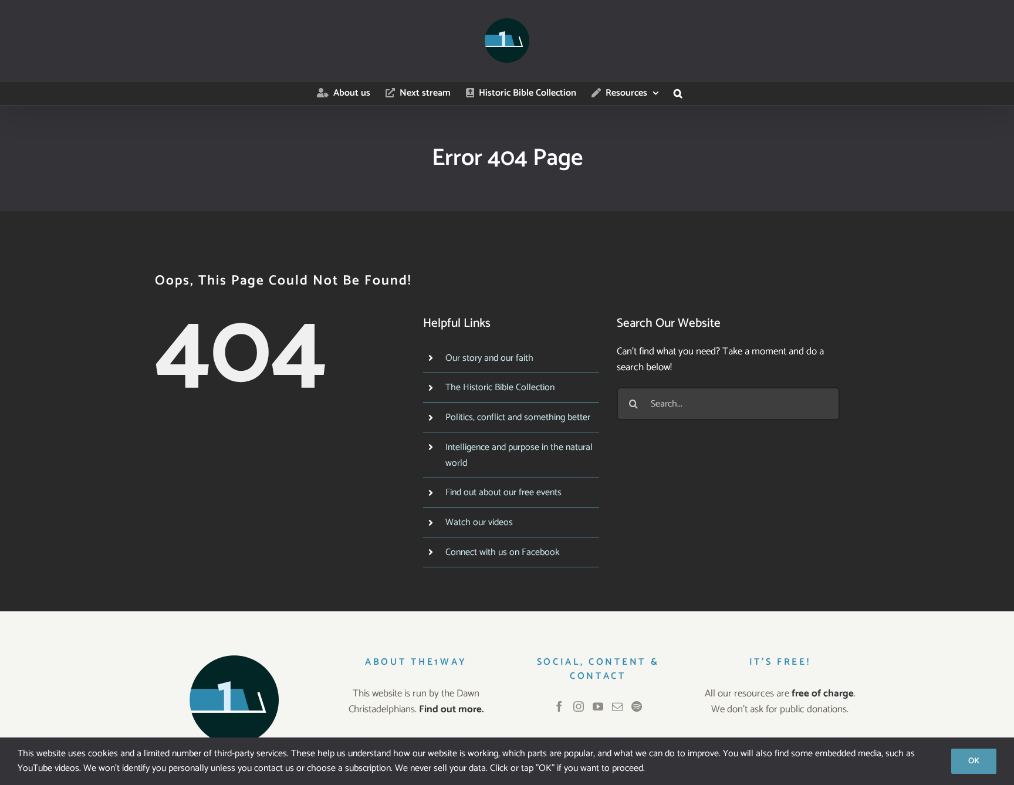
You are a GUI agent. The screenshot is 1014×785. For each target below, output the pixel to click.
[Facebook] (559, 706)
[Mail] (617, 706)
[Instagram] (578, 706)
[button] (678, 93)
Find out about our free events (503, 492)
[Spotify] (636, 706)
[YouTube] (598, 706)
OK (973, 761)
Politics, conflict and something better (517, 417)
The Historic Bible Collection (500, 387)
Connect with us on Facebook (502, 552)
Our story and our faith (489, 358)
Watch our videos (479, 522)
